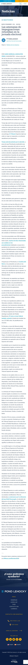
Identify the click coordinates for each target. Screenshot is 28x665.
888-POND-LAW (15, 621)
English (11, 644)
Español (19, 644)
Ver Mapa (15, 624)
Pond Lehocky (13, 38)
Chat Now (21, 1)
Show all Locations (12, 630)
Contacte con (14, 606)
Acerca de (14, 602)
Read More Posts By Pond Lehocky (14, 41)
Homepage (14, 600)
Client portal (7, 1)
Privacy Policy (14, 656)
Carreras (14, 609)
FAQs (13, 604)
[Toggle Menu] (25, 4)
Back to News (8, 20)
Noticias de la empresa (12, 45)
